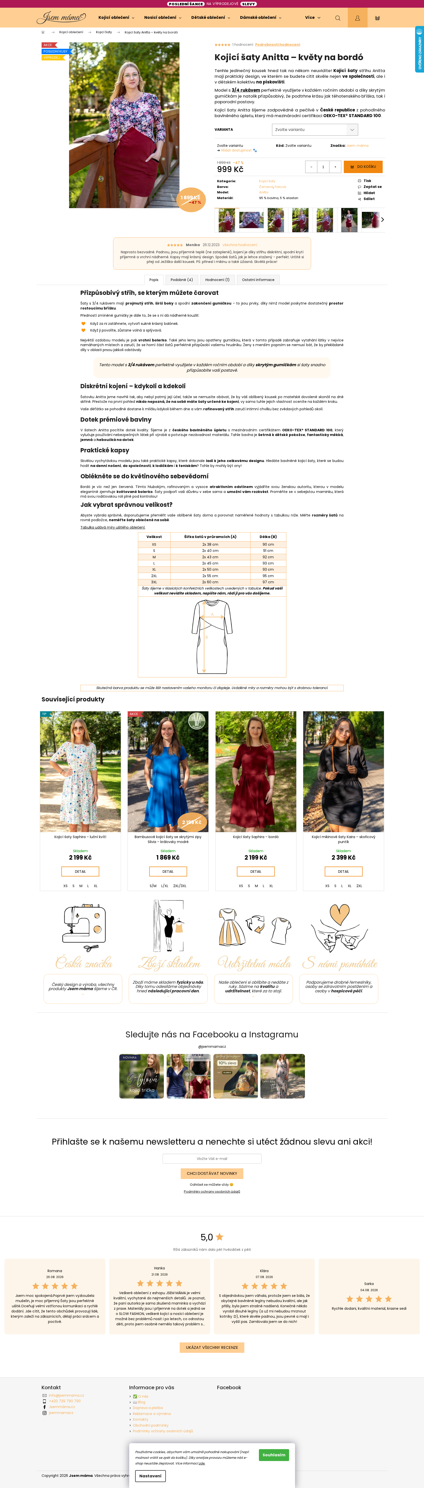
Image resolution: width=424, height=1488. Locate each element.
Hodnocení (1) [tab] (217, 279)
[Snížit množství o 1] (311, 167)
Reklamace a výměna (152, 1413)
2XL (359, 885)
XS (65, 885)
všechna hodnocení (240, 245)
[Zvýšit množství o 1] (335, 167)
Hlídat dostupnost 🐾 (239, 150)
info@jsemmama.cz (66, 1395)
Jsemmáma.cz (62, 1406)
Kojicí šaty (267, 181)
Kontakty (140, 1419)
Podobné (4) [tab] (182, 279)
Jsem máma (357, 145)
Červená (266, 186)
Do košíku (366, 166)
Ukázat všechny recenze (212, 1347)
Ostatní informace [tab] (258, 279)
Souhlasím (274, 1455)
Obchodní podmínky (151, 1425)
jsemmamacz (61, 1412)
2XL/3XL (179, 885)
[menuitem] (116, 17)
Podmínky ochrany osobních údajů (212, 1191)
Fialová (280, 186)
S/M (153, 885)
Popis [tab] (154, 279)
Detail (80, 871)
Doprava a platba (148, 1407)
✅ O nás (140, 1396)
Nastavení (150, 1476)
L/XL (164, 885)
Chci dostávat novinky (212, 1173)
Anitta (263, 192)
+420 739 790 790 (65, 1401)
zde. (202, 1463)
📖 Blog (139, 1402)
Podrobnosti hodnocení (277, 44)
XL (96, 885)
